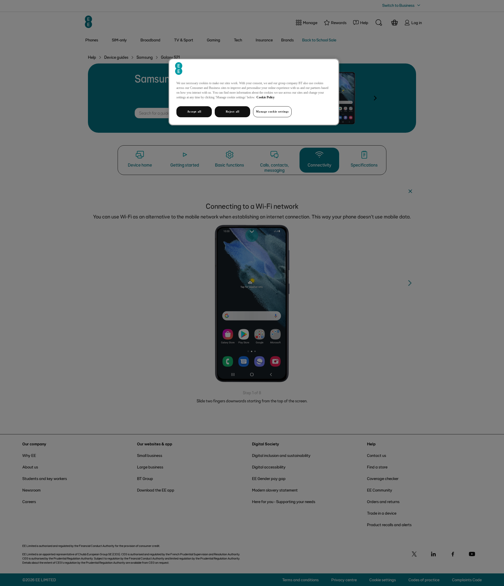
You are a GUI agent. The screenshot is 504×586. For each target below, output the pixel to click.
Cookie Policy (265, 97)
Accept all (194, 111)
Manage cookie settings (272, 111)
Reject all (232, 111)
